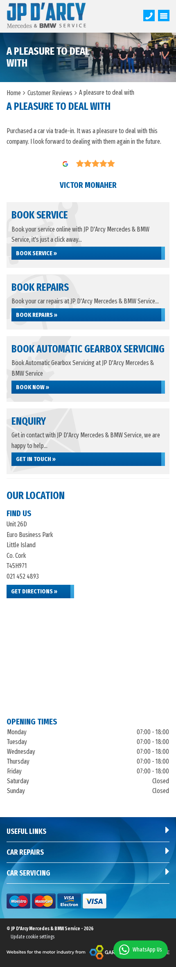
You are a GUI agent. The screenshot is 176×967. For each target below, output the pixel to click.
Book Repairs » (36, 315)
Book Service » (36, 253)
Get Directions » (34, 591)
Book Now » (32, 387)
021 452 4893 (23, 576)
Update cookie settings (32, 937)
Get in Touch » (36, 459)
